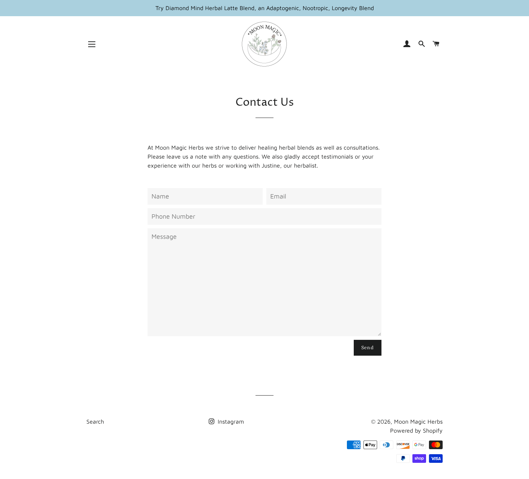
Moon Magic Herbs (418, 421)
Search (95, 421)
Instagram (230, 421)
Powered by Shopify (416, 430)
